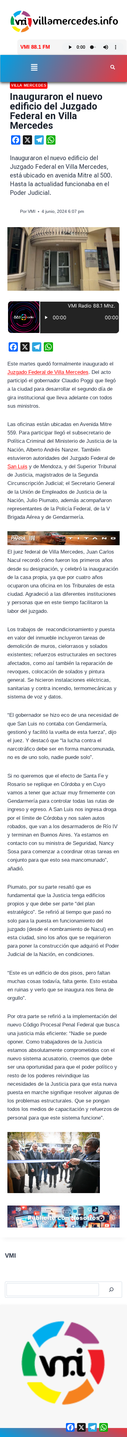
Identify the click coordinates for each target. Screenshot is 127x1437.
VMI (31, 211)
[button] (34, 68)
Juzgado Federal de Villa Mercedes (47, 372)
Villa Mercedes (28, 85)
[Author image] (14, 211)
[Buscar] (111, 1289)
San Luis (17, 466)
